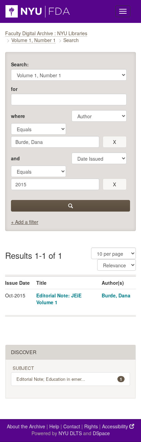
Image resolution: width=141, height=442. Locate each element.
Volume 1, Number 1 (33, 40)
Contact (71, 426)
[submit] (70, 206)
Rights (91, 426)
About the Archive (26, 426)
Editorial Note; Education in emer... (69, 379)
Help (54, 426)
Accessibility (115, 426)
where (18, 115)
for (14, 88)
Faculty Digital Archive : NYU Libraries (46, 33)
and (15, 158)
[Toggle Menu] (122, 11)
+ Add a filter (24, 221)
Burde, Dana (116, 295)
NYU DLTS (70, 433)
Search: (20, 64)
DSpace (101, 433)
